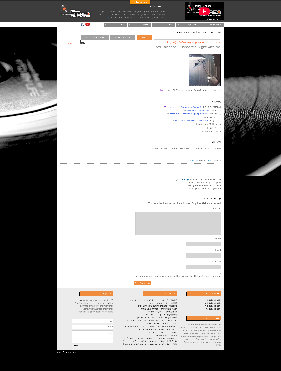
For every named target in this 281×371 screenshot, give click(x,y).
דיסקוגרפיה (122, 37)
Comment (215, 208)
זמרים (208, 160)
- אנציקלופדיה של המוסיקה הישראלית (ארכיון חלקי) (150, 343)
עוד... (106, 17)
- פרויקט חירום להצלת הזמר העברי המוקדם (153, 300)
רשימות (122, 24)
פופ (186, 160)
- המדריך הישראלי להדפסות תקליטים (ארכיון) (150, 341)
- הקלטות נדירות (166, 335)
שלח (76, 345)
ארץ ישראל (193, 160)
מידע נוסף (192, 24)
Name (218, 238)
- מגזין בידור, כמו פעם (161, 314)
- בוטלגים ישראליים (163, 332)
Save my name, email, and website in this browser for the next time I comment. (178, 276)
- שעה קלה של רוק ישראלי (161, 323)
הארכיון (146, 24)
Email (218, 250)
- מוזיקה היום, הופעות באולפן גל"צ (154, 317)
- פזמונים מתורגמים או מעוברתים (157, 305)
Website (216, 261)
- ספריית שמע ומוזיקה (158, 308)
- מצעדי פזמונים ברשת (163, 303)
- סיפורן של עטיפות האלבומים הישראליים (152, 320)
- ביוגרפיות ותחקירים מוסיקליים (157, 329)
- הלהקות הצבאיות (162, 311)
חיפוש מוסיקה (215, 24)
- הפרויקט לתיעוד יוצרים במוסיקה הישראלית (150, 326)
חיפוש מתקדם (95, 37)
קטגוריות (169, 24)
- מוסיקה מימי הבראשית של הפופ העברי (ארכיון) (149, 338)
